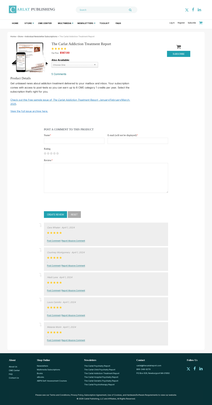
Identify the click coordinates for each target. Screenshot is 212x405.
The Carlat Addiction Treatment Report (101, 373)
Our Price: (55, 53)
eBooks (40, 377)
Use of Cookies (114, 395)
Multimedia (64, 23)
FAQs (118, 23)
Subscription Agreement (95, 395)
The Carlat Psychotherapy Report (99, 384)
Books (40, 373)
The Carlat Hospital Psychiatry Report (101, 377)
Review (48, 160)
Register (181, 23)
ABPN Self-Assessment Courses (52, 381)
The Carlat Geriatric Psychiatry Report (101, 381)
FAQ (11, 374)
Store (28, 23)
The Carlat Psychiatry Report (97, 366)
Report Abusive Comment (73, 241)
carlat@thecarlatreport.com (148, 365)
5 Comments (59, 74)
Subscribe (192, 23)
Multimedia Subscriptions (48, 369)
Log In (172, 23)
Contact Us (14, 378)
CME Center (45, 23)
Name (47, 135)
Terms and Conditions (60, 395)
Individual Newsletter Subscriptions (41, 36)
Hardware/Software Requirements (142, 395)
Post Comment (54, 241)
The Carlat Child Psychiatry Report (99, 369)
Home (15, 23)
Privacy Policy (77, 395)
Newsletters (85, 23)
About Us (13, 366)
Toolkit (104, 23)
